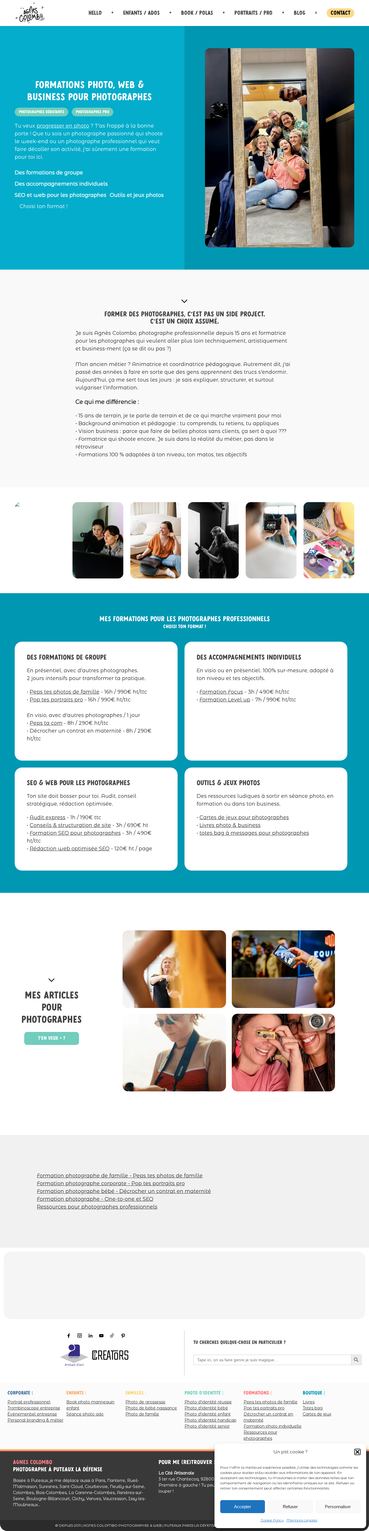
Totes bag (313, 1408)
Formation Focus (221, 692)
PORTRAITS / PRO (253, 13)
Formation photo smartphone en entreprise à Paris (282, 970)
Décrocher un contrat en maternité (268, 1417)
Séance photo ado (84, 1414)
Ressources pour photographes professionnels (97, 1207)
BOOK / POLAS (197, 13)
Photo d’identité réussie (208, 1402)
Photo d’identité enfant (207, 1414)
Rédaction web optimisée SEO (70, 848)
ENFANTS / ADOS (141, 13)
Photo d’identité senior (207, 1426)
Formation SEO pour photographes (75, 833)
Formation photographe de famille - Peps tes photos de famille (120, 1175)
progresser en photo (63, 126)
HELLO (95, 13)
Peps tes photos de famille (64, 692)
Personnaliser (338, 1506)
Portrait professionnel (28, 1402)
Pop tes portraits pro (56, 700)
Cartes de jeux (317, 1414)
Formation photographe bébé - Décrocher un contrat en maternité (124, 1191)
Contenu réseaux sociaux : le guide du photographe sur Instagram (173, 970)
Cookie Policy (272, 1520)
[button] (357, 1452)
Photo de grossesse (145, 1402)
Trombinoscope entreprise (33, 1408)
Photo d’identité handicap (210, 1420)
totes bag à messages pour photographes (254, 833)
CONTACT (340, 13)
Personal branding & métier (35, 1420)
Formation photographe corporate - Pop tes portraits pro (111, 1183)
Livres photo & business (230, 825)
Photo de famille (142, 1414)
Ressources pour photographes (260, 1435)
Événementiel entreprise (32, 1414)
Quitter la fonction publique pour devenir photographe (173, 1053)
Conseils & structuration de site (70, 825)
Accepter (242, 1506)
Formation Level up (224, 700)
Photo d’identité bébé (206, 1408)
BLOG (299, 13)
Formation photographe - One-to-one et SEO (95, 1199)
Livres (309, 1402)
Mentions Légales (302, 1520)
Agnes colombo (32, 1462)
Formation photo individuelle (273, 1426)
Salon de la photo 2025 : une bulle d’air (282, 1053)
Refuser (290, 1506)
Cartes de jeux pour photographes (244, 817)
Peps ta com (46, 723)
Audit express (47, 817)
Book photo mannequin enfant (90, 1405)
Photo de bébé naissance (151, 1408)
